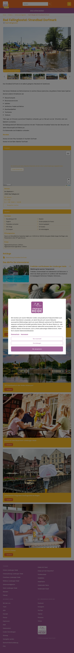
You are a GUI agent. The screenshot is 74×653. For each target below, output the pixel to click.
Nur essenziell (37, 339)
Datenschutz (15, 334)
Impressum (24, 334)
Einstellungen (37, 343)
